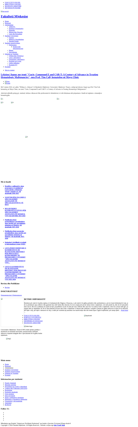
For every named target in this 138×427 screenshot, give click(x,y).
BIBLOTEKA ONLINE (13, 4)
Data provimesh (10, 396)
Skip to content (9, 70)
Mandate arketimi (10, 385)
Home (7, 364)
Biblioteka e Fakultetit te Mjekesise (16, 399)
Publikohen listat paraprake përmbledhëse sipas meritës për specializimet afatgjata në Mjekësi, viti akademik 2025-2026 (15, 234)
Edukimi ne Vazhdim (11, 373)
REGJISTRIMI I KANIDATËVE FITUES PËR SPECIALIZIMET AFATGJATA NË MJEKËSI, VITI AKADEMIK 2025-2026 (15, 212)
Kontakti (7, 375)
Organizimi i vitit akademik (13, 401)
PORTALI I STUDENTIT (32, 317)
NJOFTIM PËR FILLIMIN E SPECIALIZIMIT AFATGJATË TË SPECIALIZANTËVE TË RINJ (15, 200)
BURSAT (8, 405)
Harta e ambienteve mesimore (14, 397)
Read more (124, 310)
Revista (7, 287)
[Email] (7, 83)
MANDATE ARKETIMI (13, 6)
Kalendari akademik (11, 392)
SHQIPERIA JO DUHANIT (33, 321)
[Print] (7, 81)
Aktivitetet (8, 403)
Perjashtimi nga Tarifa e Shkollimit (16, 386)
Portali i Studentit (10, 383)
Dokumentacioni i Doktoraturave (11, 295)
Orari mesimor (9, 394)
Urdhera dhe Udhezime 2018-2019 (16, 388)
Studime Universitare (11, 370)
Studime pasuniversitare (12, 371)
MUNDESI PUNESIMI (12, 8)
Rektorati (8, 366)
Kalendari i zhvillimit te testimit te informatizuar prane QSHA (15, 243)
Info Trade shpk (59, 425)
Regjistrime (8, 390)
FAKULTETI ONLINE (12, 2)
